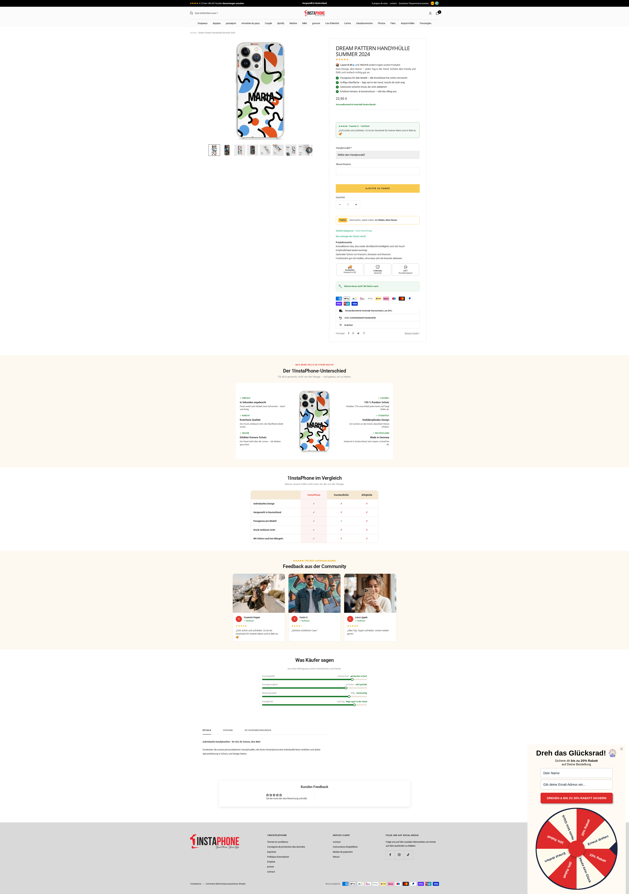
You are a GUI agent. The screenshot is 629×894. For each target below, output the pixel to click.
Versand (228, 730)
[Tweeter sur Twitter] (358, 333)
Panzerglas (425, 23)
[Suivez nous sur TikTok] (408, 854)
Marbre (293, 23)
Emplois (271, 861)
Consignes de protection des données (286, 846)
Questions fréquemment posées (414, 3)
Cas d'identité (332, 23)
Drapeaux (203, 23)
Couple (268, 23)
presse (270, 866)
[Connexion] (430, 13)
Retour (336, 856)
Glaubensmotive (364, 23)
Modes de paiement (343, 852)
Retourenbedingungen (258, 730)
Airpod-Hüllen (408, 23)
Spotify (280, 23)
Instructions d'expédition (345, 846)
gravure (316, 23)
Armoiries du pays (250, 23)
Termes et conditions (277, 842)
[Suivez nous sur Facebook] (390, 854)
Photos (381, 23)
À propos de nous (380, 3)
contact (393, 3)
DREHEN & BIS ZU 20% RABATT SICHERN (576, 798)
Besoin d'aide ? (412, 333)
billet (304, 23)
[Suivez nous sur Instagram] (399, 854)
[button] (214, 150)
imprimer (271, 852)
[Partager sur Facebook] (348, 333)
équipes (217, 23)
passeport (231, 23)
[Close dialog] (621, 749)
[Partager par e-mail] (364, 333)
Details (207, 730)
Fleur (393, 23)
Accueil (193, 33)
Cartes (347, 23)
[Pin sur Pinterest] (353, 333)
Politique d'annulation (278, 856)
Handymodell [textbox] (344, 148)
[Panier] (437, 13)
